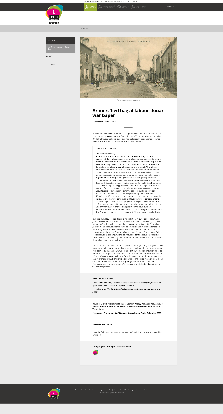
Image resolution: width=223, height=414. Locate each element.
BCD (102, 1)
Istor (53, 64)
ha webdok (109, 7)
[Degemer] (55, 13)
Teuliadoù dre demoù (82, 390)
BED (124, 1)
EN (173, 6)
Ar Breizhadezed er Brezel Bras (59, 48)
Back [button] (85, 28)
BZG (170, 6)
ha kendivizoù (141, 7)
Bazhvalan (109, 1)
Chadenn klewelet (120, 390)
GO (176, 6)
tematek (92, 7)
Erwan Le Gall (103, 122)
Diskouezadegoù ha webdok (102, 390)
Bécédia (117, 1)
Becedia (54, 23)
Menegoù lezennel (117, 392)
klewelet (125, 7)
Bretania (135, 1)
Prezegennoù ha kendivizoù (137, 390)
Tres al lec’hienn (103, 392)
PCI (129, 1)
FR (168, 6)
